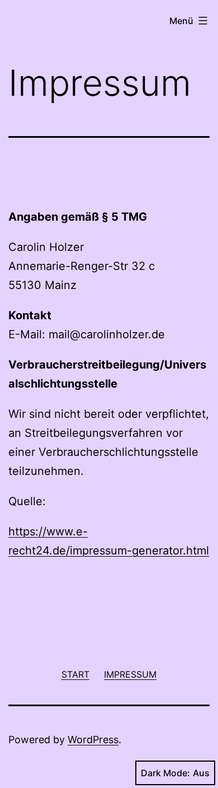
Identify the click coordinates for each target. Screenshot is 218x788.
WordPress (93, 739)
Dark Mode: (165, 772)
